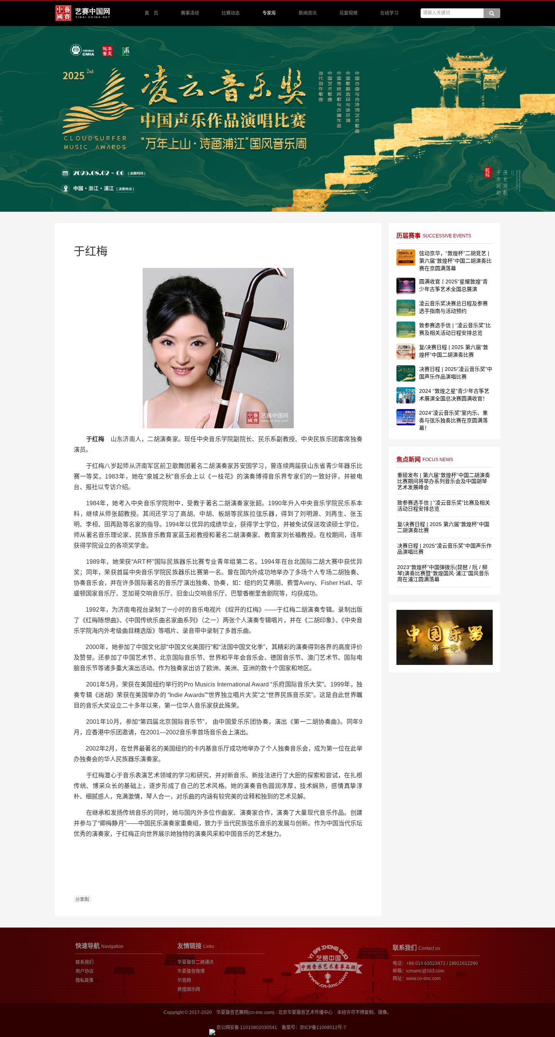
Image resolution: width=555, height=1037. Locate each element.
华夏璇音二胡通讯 (195, 962)
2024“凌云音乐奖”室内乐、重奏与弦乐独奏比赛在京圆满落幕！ (453, 420)
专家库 (269, 13)
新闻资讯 (308, 13)
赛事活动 (190, 13)
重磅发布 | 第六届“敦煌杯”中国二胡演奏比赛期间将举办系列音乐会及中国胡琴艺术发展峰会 (443, 481)
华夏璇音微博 (191, 971)
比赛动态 (231, 13)
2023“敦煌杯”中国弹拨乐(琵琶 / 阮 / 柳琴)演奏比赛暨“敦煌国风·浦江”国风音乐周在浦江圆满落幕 (443, 573)
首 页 (151, 13)
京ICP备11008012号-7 (323, 1027)
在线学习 (389, 13)
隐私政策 (85, 980)
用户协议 (85, 971)
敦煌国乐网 (188, 989)
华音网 (184, 980)
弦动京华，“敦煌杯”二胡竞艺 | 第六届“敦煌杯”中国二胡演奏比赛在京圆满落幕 (455, 260)
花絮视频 (348, 13)
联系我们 (85, 962)
